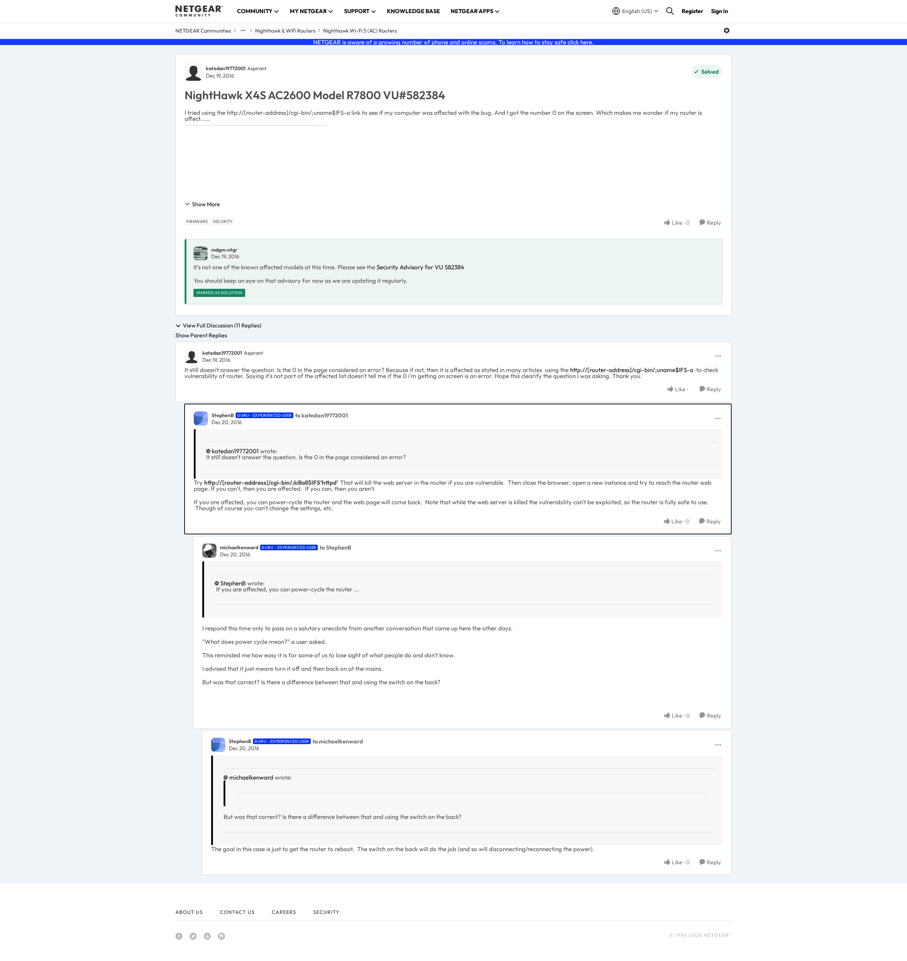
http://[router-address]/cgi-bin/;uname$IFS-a (631, 369)
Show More (206, 204)
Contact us (237, 912)
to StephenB (335, 547)
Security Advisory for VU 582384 (420, 267)
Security (326, 912)
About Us (189, 912)
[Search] (670, 11)
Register (692, 11)
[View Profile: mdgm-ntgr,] (200, 253)
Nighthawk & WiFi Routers (285, 30)
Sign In (719, 11)
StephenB (223, 415)
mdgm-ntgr (224, 249)
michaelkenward (239, 547)
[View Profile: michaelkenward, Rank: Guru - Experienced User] (209, 551)
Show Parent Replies (201, 335)
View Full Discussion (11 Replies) (222, 325)
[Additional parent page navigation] (243, 30)
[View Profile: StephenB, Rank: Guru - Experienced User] (201, 418)
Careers (284, 912)
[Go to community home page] (199, 11)
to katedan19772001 (321, 415)
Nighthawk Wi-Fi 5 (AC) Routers (360, 30)
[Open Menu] (727, 30)
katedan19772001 (226, 68)
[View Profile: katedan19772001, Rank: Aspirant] (193, 72)
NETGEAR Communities (203, 30)
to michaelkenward (337, 741)
